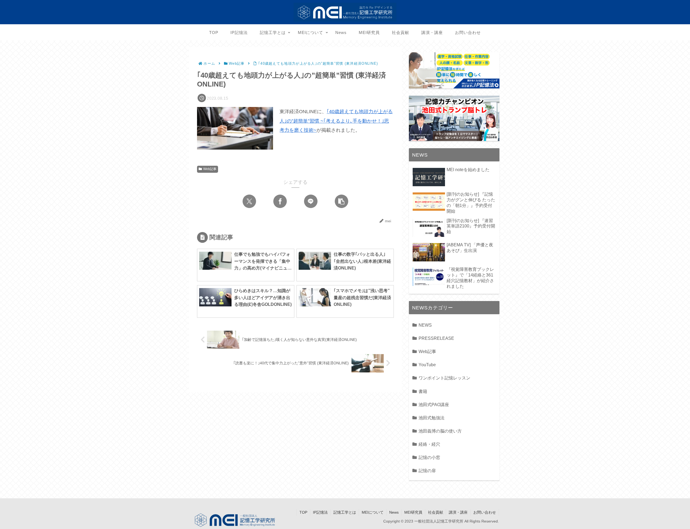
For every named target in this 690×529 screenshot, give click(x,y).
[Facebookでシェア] (280, 201)
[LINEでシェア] (311, 201)
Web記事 (209, 169)
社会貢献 (435, 512)
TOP (303, 512)
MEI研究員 (413, 512)
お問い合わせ (484, 512)
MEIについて (373, 512)
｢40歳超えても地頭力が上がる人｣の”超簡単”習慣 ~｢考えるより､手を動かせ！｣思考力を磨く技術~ (336, 121)
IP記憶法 (320, 512)
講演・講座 (458, 512)
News (394, 512)
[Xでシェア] (249, 201)
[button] (341, 201)
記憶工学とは (344, 512)
